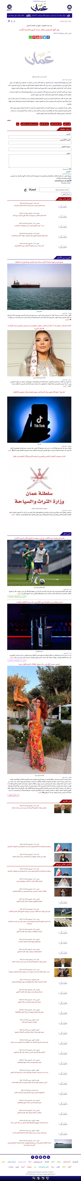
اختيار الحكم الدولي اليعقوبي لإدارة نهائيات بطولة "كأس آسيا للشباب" (29, 235)
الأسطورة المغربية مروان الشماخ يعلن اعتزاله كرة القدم (29, 1092)
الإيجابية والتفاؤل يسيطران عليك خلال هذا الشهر (29, 901)
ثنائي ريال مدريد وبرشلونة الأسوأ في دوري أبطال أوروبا (29, 245)
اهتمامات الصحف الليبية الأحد (29, 1022)
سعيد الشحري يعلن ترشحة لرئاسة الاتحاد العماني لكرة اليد (29, 205)
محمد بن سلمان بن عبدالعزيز (29, 124)
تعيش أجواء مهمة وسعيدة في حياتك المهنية (29, 1002)
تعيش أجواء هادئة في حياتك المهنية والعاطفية (29, 1102)
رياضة (69, 21)
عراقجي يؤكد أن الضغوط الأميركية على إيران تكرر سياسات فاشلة (29, 808)
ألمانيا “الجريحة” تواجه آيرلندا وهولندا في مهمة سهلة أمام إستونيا (29, 982)
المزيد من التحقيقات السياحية (16, 596)
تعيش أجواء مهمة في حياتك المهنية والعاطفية (29, 1062)
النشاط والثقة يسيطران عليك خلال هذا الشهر (29, 951)
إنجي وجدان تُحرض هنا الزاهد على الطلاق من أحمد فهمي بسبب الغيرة (29, 1042)
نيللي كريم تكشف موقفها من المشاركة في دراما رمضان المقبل (29, 856)
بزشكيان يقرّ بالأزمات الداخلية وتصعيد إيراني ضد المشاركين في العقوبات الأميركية (29, 846)
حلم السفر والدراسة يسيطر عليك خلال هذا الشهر (29, 992)
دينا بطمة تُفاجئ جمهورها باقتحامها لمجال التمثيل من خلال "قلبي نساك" (29, 1122)
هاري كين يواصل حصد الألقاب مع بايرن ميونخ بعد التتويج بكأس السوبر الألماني (39, 538)
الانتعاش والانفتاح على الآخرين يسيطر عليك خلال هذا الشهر (29, 1052)
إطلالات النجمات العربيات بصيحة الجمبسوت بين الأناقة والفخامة (29, 891)
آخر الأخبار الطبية (13, 795)
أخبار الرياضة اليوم (56, 124)
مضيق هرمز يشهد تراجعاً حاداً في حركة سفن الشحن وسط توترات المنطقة (39, 262)
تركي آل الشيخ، (50, 82)
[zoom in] (9, 21)
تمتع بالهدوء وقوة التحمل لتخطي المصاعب (29, 941)
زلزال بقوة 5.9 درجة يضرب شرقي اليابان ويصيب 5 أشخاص (57, 15)
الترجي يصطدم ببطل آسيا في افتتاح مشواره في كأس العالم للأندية (29, 1082)
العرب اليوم (67, 124)
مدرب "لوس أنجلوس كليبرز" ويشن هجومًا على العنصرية (29, 225)
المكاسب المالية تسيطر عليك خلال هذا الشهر (29, 1112)
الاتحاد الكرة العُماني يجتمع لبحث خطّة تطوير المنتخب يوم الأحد (29, 215)
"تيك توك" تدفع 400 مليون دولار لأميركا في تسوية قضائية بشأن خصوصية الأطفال (39, 392)
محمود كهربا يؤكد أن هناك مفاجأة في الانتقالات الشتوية (29, 1032)
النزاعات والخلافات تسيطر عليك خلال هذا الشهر (29, 931)
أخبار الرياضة (63, 21)
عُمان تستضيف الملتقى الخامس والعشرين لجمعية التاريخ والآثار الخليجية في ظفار (39, 456)
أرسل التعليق (66, 194)
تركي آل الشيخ (44, 124)
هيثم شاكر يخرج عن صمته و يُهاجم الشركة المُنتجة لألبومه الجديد (29, 1132)
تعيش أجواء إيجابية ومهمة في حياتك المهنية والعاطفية (29, 1012)
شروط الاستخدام (66, 173)
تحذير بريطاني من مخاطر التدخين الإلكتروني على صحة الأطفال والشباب (39, 602)
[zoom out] (14, 21)
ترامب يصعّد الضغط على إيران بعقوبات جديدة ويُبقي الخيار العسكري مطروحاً (29, 971)
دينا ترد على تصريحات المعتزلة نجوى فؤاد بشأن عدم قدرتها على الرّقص (29, 1072)
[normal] (12, 21)
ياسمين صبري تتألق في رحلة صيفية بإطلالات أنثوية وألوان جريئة (39, 664)
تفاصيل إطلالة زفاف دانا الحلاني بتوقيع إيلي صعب (29, 881)
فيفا (43, 94)
